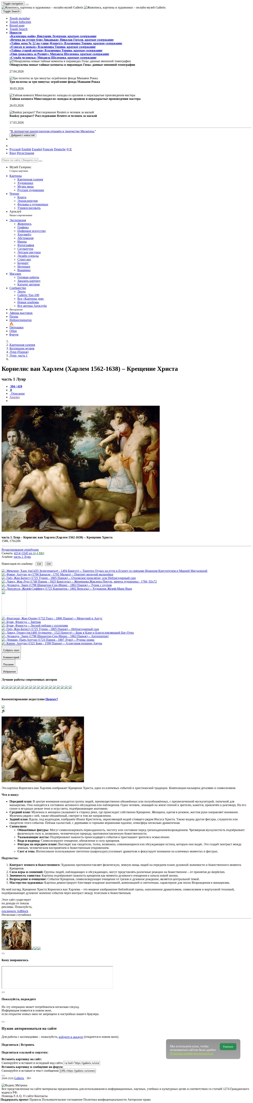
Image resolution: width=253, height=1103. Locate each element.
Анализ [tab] (14, 397)
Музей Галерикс (20, 168)
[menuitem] (69, 149)
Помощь (8, 1096)
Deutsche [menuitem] (60, 149)
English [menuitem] (26, 149)
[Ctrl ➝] (52, 618)
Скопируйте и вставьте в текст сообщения (30, 1070)
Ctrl (39, 563)
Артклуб (20, 213)
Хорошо (228, 1046)
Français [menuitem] (48, 149)
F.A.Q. (18, 1096)
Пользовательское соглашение (62, 1099)
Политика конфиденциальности (105, 1099)
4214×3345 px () (29, 553)
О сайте (28, 1096)
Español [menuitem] (37, 149)
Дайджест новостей (23, 135)
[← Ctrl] (67, 588)
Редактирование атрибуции (20, 549)
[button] (19, 18)
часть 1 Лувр (22, 556)
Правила (35, 1099)
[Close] (40, 161)
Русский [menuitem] (15, 149)
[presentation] (130, 401)
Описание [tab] (17, 393)
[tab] (15, 386)
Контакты (41, 1096)
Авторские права (139, 1099)
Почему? (51, 699)
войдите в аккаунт (71, 1037)
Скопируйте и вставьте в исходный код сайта (32, 1063)
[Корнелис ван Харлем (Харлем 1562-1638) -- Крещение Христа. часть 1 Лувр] (81, 530)
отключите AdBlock (15, 911)
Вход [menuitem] (12, 153)
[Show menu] (27, 4)
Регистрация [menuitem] (25, 153)
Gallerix (19, 1078)
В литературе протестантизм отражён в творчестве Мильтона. (53, 131)
